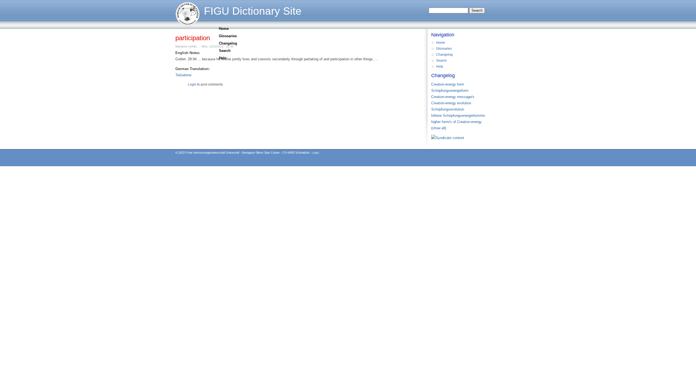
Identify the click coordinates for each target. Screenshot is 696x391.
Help (222, 58)
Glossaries (228, 36)
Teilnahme (183, 75)
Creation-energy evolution (451, 103)
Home (224, 29)
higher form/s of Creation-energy (456, 122)
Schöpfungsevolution (447, 109)
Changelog (228, 43)
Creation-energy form (447, 84)
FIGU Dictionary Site (253, 11)
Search (225, 51)
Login (192, 84)
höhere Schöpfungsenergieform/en (458, 115)
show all (438, 128)
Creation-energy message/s (452, 97)
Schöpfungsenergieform (449, 91)
